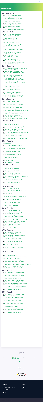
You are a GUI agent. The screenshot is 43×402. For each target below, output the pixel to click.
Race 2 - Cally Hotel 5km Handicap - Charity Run (14, 212)
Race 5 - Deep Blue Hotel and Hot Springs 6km (13, 44)
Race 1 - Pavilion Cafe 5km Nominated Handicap (13, 253)
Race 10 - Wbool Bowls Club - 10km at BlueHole (14, 29)
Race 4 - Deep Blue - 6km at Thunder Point (13, 127)
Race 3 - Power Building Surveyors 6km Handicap (14, 275)
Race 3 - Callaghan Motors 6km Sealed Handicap (14, 126)
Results (6, 5)
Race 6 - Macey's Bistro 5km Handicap (12, 301)
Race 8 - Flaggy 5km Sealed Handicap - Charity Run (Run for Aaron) (18, 264)
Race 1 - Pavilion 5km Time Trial (10, 167)
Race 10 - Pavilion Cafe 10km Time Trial (12, 202)
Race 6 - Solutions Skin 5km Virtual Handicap (13, 174)
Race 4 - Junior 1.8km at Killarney (11, 76)
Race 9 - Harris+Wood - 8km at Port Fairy (12, 55)
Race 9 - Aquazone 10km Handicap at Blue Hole (14, 113)
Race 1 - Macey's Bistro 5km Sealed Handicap (13, 123)
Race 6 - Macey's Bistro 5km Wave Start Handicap (14, 261)
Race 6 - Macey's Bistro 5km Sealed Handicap (13, 239)
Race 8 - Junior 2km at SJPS (10, 53)
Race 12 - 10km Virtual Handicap (10, 183)
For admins (5, 392)
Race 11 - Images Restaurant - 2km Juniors (12, 93)
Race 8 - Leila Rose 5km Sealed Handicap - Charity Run (15, 305)
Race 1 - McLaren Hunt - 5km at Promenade (13, 34)
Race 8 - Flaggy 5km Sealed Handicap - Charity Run (14, 242)
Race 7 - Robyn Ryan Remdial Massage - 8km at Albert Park (16, 132)
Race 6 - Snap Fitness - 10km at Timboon (12, 130)
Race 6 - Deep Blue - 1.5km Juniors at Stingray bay (14, 82)
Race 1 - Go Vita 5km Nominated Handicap (12, 232)
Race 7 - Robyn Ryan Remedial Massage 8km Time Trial (15, 219)
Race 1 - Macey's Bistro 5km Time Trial (12, 188)
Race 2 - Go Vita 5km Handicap (10, 255)
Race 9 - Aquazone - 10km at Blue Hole (12, 89)
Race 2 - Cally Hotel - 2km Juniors (11, 38)
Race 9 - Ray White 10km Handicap (11, 244)
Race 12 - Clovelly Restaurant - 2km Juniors (13, 96)
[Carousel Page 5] (23, 361)
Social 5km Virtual (7, 143)
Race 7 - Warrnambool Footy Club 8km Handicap (14, 303)
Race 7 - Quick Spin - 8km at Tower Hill (12, 24)
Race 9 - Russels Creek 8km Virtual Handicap (13, 179)
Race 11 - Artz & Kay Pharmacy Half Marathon (13, 287)
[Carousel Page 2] (20, 361)
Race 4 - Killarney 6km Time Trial (11, 149)
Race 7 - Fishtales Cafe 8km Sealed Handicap (13, 241)
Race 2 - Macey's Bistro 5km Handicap (12, 146)
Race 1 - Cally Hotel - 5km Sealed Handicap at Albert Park (15, 68)
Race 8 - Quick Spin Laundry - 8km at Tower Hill (14, 133)
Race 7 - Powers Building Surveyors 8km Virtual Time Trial (16, 176)
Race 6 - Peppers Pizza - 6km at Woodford (13, 23)
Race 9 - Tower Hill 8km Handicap (11, 157)
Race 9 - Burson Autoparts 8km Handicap (12, 201)
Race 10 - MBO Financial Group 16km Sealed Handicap (15, 286)
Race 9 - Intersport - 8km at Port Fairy (12, 27)
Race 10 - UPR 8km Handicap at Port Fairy (12, 115)
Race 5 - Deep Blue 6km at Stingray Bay (12, 21)
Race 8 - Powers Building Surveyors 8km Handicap (14, 221)
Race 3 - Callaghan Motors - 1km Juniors (12, 41)
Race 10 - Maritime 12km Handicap (11, 246)
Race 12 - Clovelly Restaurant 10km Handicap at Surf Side (15, 118)
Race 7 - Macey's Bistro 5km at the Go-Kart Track (14, 83)
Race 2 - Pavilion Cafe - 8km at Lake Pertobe (13, 71)
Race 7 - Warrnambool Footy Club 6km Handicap (14, 281)
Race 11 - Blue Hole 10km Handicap (11, 160)
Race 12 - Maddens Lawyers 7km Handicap (12, 312)
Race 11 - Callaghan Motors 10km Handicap (13, 225)
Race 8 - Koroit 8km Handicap (10, 156)
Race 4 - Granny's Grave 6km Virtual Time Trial (13, 171)
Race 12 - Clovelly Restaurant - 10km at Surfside (13, 95)
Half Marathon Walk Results (12, 310)
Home (2, 5)
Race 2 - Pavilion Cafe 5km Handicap (11, 124)
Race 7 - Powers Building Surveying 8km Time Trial (14, 198)
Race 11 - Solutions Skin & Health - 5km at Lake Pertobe (15, 138)
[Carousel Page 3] (21, 361)
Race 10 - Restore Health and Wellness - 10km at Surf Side (16, 136)
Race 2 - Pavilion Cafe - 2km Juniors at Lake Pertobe (14, 72)
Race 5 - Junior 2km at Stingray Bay (11, 45)
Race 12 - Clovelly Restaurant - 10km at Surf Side (14, 62)
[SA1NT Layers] (19, 358)
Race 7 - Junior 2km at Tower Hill (11, 50)
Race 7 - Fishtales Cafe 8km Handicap (11, 263)
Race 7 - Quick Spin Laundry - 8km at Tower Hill (14, 49)
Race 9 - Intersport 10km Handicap (11, 306)
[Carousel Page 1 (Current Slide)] (19, 361)
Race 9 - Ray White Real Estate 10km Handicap (13, 266)
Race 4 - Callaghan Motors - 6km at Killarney (13, 75)
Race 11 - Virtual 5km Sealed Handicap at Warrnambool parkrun (17, 116)
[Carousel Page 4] (22, 361)
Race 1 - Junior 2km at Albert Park (11, 69)
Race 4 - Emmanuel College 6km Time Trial (13, 215)
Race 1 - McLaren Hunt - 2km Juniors (11, 35)
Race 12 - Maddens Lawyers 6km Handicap (12, 249)
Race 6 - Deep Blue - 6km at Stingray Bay (12, 81)
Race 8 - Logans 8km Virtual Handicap (12, 177)
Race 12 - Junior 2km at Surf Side (11, 63)
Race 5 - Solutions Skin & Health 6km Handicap (13, 216)
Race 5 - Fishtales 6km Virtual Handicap (12, 173)
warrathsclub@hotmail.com (9, 387)
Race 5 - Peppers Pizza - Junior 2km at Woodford (14, 79)
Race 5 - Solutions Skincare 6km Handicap (12, 194)
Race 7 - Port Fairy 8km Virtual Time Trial (12, 154)
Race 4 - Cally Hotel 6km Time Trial (11, 193)
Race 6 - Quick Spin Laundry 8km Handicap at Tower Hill (15, 109)
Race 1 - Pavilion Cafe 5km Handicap (11, 101)
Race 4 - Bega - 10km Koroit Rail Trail (11, 20)
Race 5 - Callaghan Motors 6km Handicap (12, 260)
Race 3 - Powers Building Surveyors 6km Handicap (14, 297)
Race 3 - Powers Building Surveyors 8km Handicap (14, 235)
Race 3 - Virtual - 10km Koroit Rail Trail (12, 74)
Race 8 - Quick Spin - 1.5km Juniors (11, 87)
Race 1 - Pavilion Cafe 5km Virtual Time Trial (13, 145)
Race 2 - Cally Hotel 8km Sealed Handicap (12, 102)
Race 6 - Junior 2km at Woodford (11, 48)
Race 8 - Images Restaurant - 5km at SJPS (12, 26)
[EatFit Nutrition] (29, 358)
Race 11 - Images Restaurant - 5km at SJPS (13, 92)
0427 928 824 (7, 389)
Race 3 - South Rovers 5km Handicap (11, 170)
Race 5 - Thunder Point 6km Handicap (12, 151)
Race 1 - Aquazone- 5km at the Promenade (13, 15)
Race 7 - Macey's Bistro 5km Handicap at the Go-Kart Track (16, 110)
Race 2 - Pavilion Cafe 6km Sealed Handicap (13, 233)
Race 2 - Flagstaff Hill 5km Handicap (11, 168)
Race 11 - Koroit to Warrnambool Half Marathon (13, 247)
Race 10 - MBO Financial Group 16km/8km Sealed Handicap (16, 308)
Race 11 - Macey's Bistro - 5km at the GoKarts (13, 60)
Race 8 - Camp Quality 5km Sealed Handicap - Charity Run (16, 283)
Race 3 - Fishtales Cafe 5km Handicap (11, 191)
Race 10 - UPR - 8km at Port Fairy (11, 90)
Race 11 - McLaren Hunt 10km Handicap (12, 204)
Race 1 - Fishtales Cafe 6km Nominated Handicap (14, 272)
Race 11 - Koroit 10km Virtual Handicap (12, 182)
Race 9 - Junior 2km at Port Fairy (11, 56)
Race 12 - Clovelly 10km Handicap (11, 205)
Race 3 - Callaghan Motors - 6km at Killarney (13, 18)
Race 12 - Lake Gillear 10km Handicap (11, 162)
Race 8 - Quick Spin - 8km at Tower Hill (12, 86)
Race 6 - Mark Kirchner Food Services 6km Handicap (15, 196)
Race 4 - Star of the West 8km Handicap (12, 236)
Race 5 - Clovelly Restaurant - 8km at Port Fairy (13, 129)
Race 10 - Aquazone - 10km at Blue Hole (12, 57)
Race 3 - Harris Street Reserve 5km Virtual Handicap (14, 148)
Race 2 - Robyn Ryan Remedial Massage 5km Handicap (15, 190)
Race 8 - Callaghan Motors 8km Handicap (12, 199)
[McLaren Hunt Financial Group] (9, 358)
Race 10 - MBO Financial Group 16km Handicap (13, 267)
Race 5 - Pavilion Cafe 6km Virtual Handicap (13, 107)
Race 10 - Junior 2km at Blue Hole (11, 59)
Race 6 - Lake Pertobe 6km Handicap (11, 153)
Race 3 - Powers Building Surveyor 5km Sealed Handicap (15, 257)
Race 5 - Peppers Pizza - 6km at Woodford (12, 78)
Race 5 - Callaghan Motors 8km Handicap (12, 238)
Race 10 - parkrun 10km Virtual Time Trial (12, 180)
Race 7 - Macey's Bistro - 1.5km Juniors (12, 85)
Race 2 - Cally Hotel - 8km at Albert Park (12, 17)
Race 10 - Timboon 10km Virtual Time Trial (12, 159)
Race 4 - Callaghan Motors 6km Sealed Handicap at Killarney (16, 106)
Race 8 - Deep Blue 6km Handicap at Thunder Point (14, 112)
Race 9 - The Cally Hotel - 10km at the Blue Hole (14, 135)
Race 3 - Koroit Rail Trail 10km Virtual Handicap (13, 104)
